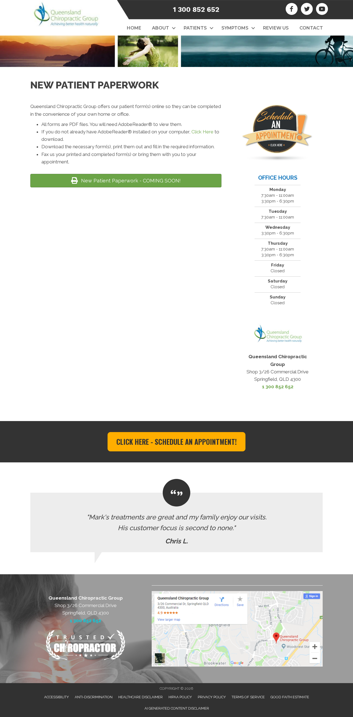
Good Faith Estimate (290, 697)
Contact (311, 28)
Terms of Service (248, 697)
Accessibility (56, 697)
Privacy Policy (212, 697)
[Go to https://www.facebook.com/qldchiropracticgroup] (291, 10)
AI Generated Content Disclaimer (177, 708)
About (160, 28)
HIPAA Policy (180, 697)
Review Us (276, 28)
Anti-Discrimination (94, 697)
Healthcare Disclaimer (140, 697)
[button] (173, 28)
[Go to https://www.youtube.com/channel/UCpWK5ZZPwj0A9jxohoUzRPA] (322, 10)
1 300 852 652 (196, 10)
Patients (195, 28)
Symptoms (234, 28)
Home (134, 28)
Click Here (202, 131)
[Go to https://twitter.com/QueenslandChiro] (307, 10)
